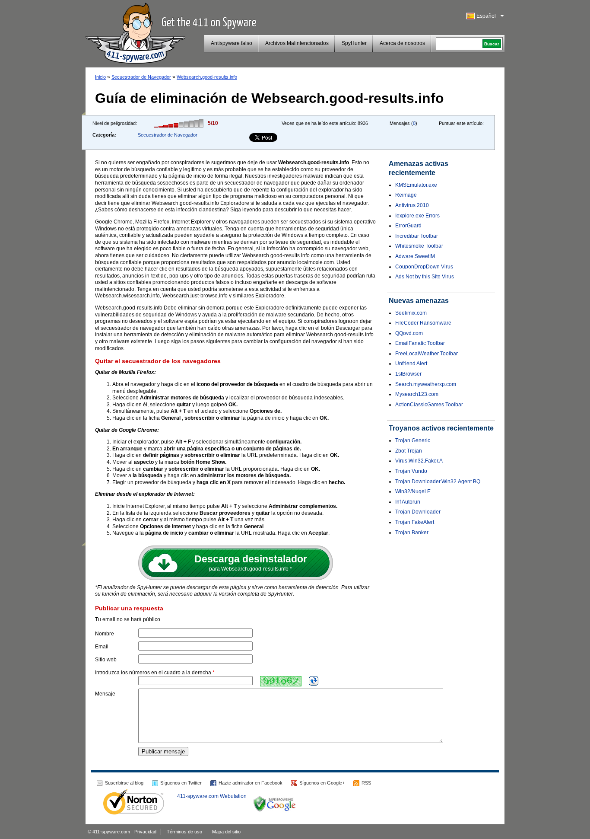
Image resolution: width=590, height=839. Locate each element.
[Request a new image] (313, 681)
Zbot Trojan (408, 451)
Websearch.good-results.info (207, 77)
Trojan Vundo (411, 471)
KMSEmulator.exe (416, 185)
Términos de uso (184, 831)
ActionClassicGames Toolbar (429, 405)
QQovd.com (409, 333)
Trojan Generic (412, 440)
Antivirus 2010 (412, 205)
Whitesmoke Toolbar (419, 246)
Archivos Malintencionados (297, 43)
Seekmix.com (411, 313)
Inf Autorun (407, 502)
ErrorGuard (408, 226)
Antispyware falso (231, 43)
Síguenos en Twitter (181, 782)
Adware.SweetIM (415, 256)
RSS (366, 782)
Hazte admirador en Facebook (250, 782)
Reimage (406, 195)
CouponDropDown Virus (424, 267)
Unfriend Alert (411, 363)
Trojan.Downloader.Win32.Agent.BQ (437, 482)
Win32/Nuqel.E (413, 491)
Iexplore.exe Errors (417, 216)
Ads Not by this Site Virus (424, 277)
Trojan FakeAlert (414, 522)
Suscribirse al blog (124, 782)
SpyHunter (354, 43)
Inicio (100, 77)
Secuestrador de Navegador (141, 77)
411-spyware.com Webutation (212, 796)
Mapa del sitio (226, 831)
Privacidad (145, 831)
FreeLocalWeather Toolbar (426, 354)
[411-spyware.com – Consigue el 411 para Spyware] (135, 32)
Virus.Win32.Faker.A (419, 461)
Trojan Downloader (418, 512)
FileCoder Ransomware (423, 323)
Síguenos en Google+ (322, 782)
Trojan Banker (411, 533)
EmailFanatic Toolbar (420, 343)
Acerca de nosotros (402, 43)
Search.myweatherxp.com (425, 384)
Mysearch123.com (416, 394)
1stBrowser (408, 374)
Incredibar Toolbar (416, 236)
